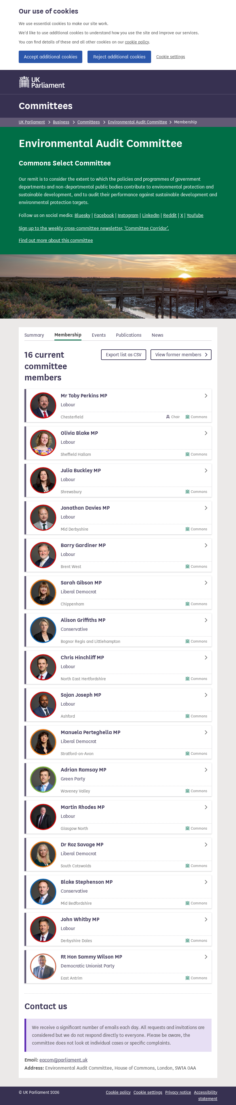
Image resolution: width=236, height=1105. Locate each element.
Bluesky (82, 215)
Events (99, 335)
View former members (178, 354)
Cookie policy (118, 1092)
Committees (46, 106)
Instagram (128, 215)
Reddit (170, 215)
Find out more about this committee (56, 240)
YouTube (195, 215)
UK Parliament (32, 122)
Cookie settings (170, 56)
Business (61, 122)
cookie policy (137, 42)
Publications (128, 335)
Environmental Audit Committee (137, 122)
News (157, 335)
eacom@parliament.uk (63, 1060)
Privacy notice (178, 1092)
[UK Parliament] (42, 82)
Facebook (104, 215)
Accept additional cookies (50, 57)
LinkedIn (150, 215)
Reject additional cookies (119, 57)
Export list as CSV (123, 354)
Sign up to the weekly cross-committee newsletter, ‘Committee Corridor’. (94, 228)
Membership (67, 335)
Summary (34, 335)
